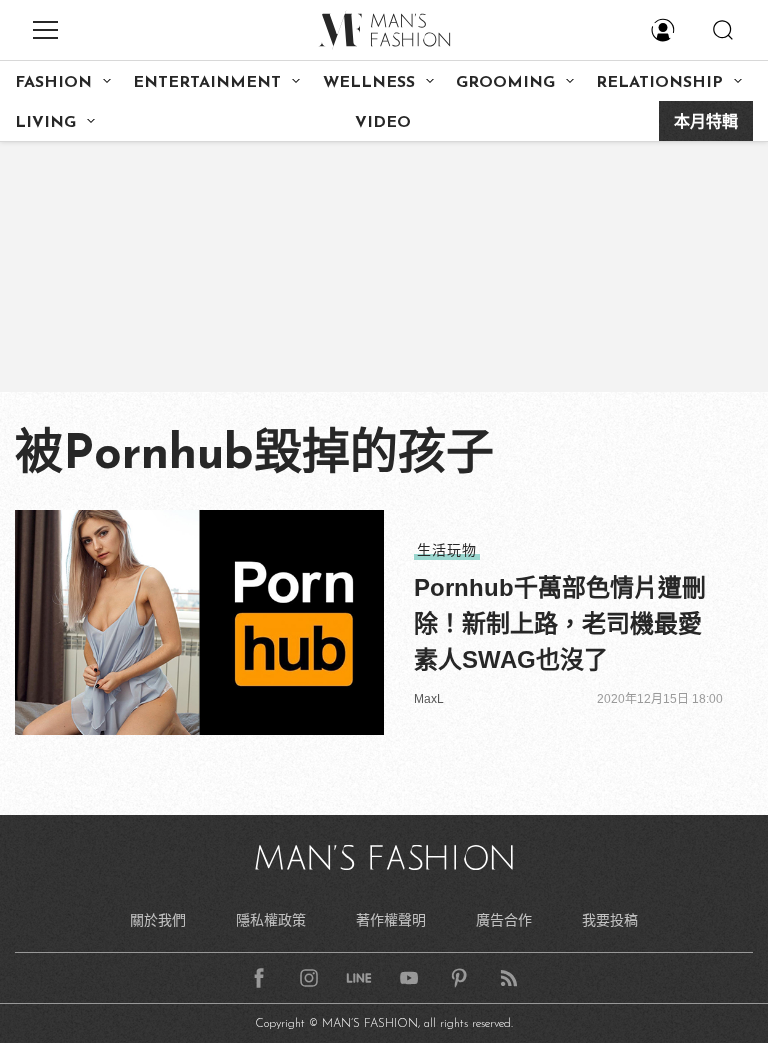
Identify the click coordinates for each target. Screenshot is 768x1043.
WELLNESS (369, 83)
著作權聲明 (391, 920)
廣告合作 (504, 920)
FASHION (53, 83)
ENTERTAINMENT (207, 83)
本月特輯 (706, 123)
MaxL (429, 699)
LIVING (45, 123)
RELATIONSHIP (659, 83)
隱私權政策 (271, 920)
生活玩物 (447, 550)
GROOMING (505, 83)
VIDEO (383, 123)
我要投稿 (610, 920)
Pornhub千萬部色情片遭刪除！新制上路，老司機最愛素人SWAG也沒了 (560, 623)
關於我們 (158, 920)
